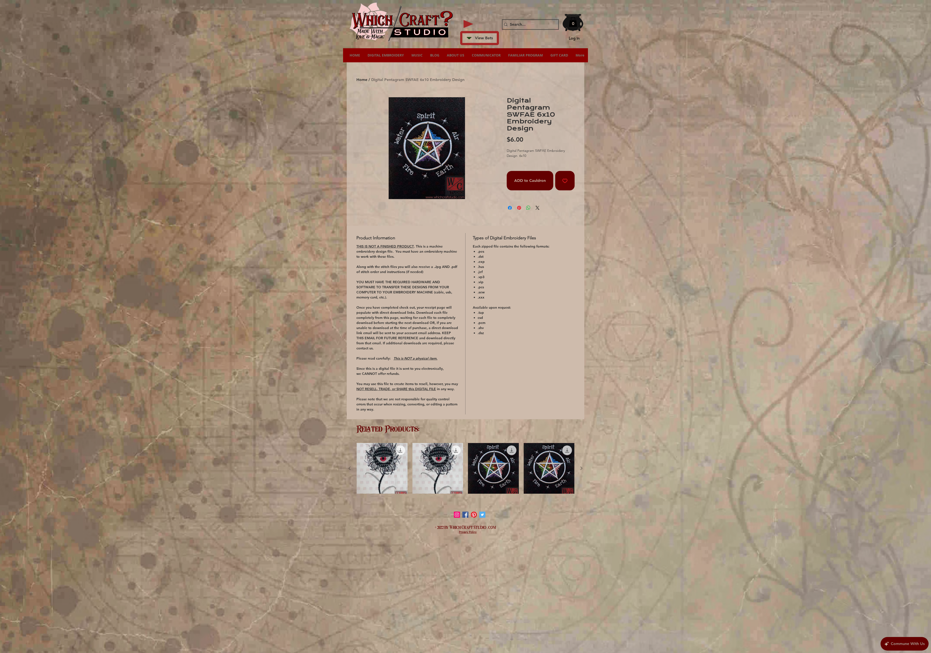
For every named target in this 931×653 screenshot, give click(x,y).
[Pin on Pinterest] (519, 208)
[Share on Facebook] (510, 208)
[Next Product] (581, 468)
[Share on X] (537, 208)
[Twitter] (482, 515)
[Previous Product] (350, 468)
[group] (465, 468)
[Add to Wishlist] (565, 180)
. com (491, 527)
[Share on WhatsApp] (528, 208)
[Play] (468, 24)
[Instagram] (457, 515)
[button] (573, 22)
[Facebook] (465, 515)
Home (361, 79)
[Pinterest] (474, 515)
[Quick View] (382, 468)
